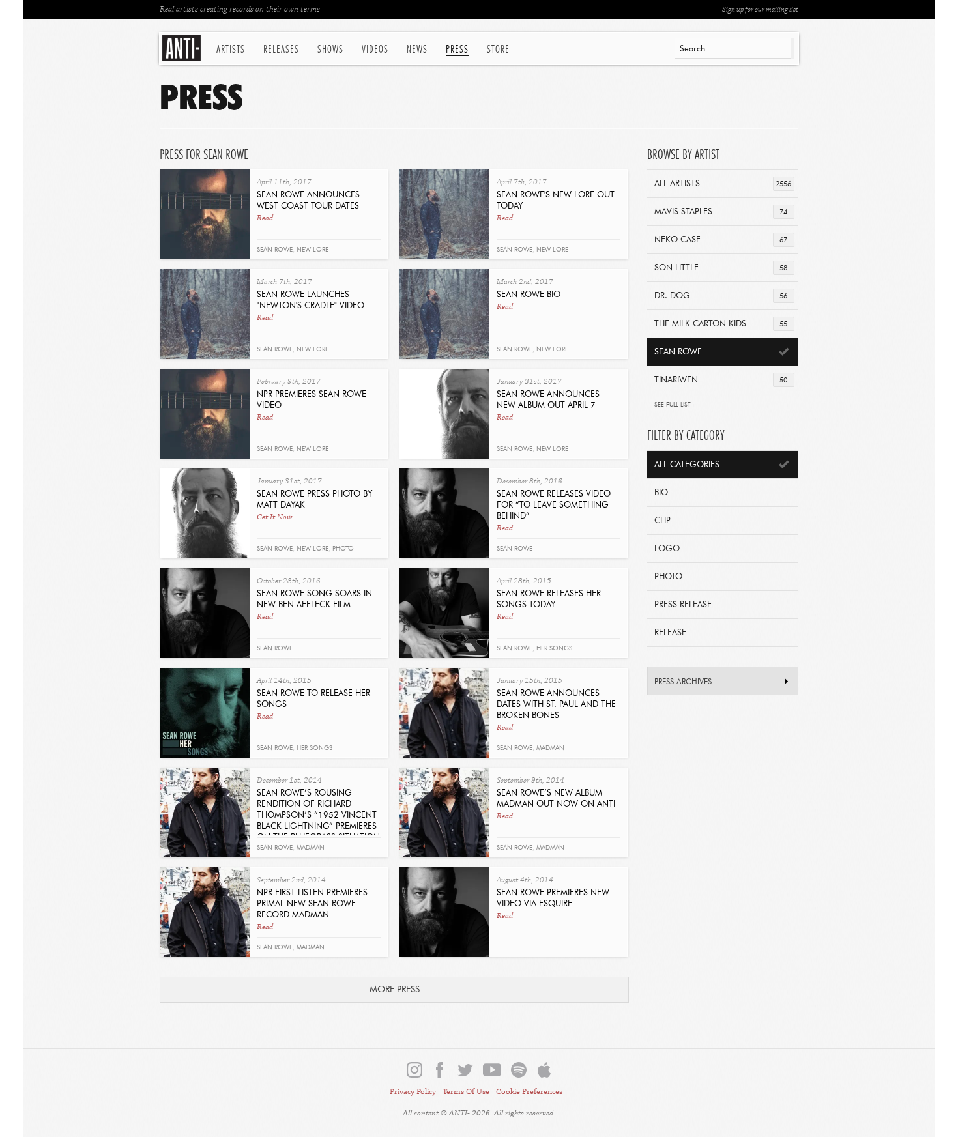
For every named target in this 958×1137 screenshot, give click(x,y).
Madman (550, 748)
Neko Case (720, 240)
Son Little (720, 268)
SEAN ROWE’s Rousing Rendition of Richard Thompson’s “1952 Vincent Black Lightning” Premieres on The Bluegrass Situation (318, 815)
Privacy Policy (413, 1091)
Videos (375, 49)
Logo (667, 549)
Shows (330, 49)
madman (311, 847)
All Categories (686, 465)
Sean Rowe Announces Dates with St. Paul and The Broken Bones (556, 704)
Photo (668, 577)
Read (265, 217)
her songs (554, 648)
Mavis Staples (720, 212)
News (417, 49)
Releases (281, 49)
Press (457, 49)
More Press (395, 989)
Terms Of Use (466, 1091)
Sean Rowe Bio (528, 295)
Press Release (683, 605)
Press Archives (683, 682)
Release (670, 633)
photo (343, 548)
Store (498, 49)
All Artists (722, 184)
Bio (661, 493)
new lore (312, 249)
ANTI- (182, 48)
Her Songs (314, 748)
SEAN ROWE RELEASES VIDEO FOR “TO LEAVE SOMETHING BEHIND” (554, 505)
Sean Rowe (514, 548)
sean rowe (275, 249)
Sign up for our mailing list (760, 9)
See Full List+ (675, 405)
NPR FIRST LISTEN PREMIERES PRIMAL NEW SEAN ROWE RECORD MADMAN (312, 904)
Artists (230, 49)
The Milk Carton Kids (720, 324)
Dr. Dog (720, 296)
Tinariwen (720, 380)
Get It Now (275, 517)
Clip (662, 521)
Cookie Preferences (529, 1091)
